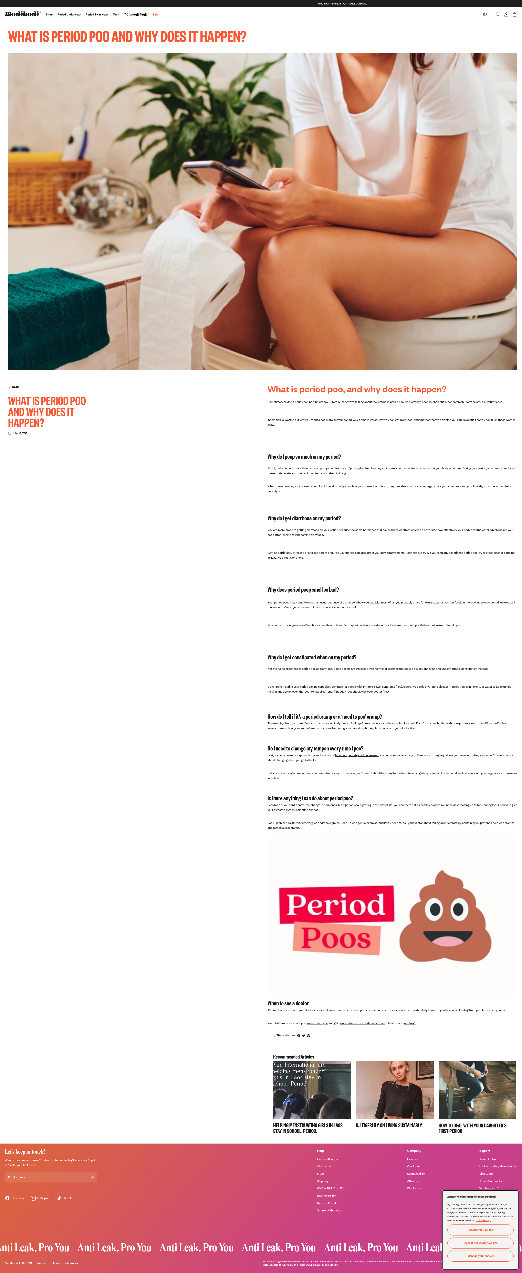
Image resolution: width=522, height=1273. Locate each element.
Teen (116, 14)
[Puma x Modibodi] (138, 14)
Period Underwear (69, 14)
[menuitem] (138, 14)
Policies (55, 1263)
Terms (41, 1263)
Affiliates (413, 1181)
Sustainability (416, 1174)
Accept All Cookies (481, 1229)
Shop (49, 14)
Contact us (324, 1166)
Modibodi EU (13, 1263)
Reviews (412, 1159)
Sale (155, 14)
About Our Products (492, 1181)
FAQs (320, 1174)
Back (15, 386)
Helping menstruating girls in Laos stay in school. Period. (308, 1128)
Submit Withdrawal (329, 1210)
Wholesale (414, 1188)
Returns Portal (326, 1203)
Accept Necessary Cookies (481, 1242)
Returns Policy (326, 1196)
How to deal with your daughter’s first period (473, 1128)
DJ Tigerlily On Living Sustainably (389, 1125)
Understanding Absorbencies (498, 1166)
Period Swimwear (97, 14)
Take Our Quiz (488, 1159)
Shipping (322, 1181)
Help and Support (328, 1159)
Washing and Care (491, 1188)
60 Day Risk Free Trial (331, 1188)
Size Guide (486, 1174)
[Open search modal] (497, 14)
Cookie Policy (483, 1220)
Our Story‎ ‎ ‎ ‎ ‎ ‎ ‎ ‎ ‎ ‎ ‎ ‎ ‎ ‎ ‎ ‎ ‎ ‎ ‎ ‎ (419, 1166)
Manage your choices (481, 1256)
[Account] (506, 14)
